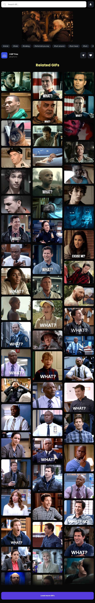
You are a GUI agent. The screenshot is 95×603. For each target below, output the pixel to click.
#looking (26, 46)
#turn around (59, 46)
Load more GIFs (48, 596)
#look (15, 46)
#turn (85, 46)
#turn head (73, 46)
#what (5, 46)
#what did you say (42, 46)
